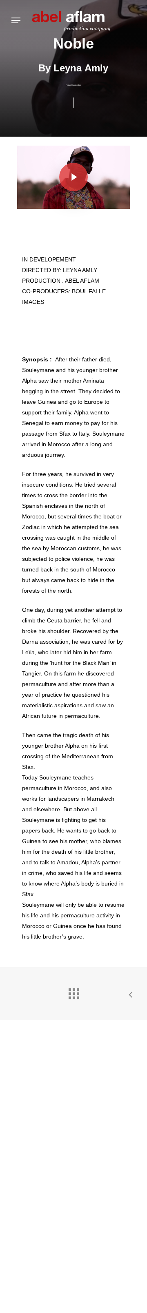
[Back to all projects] (73, 991)
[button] (15, 20)
